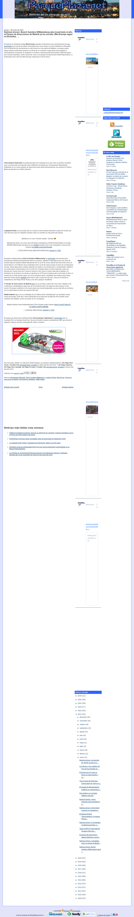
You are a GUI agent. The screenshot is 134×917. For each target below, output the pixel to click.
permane (49, 367)
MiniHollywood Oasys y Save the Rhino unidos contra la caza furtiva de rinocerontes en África (116, 223)
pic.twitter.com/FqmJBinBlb (38, 307)
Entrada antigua (67, 387)
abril (81, 746)
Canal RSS (118, 126)
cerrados (34, 365)
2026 (80, 696)
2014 (80, 880)
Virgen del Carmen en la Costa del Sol (115, 258)
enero (82, 757)
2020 (80, 858)
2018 (80, 865)
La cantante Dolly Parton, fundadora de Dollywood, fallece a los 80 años (35, 443)
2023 (80, 707)
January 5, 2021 (55, 250)
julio (81, 735)
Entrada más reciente (11, 387)
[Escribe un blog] (27, 373)
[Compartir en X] (30, 373)
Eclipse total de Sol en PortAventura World (114, 234)
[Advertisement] (67, 22)
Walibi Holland (40, 379)
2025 (80, 700)
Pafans (109, 232)
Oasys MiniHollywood (114, 218)
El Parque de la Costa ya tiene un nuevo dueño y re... (88, 775)
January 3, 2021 (49, 310)
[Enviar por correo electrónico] (25, 373)
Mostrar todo (125, 281)
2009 (80, 898)
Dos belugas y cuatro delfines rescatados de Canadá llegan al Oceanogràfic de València (116, 210)
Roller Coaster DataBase (115, 184)
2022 (80, 711)
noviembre (84, 721)
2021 (80, 714)
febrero (82, 754)
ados (62, 367)
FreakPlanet (110, 241)
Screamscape (111, 196)
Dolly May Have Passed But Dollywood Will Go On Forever (117, 199)
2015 (80, 876)
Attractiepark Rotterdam (17, 377)
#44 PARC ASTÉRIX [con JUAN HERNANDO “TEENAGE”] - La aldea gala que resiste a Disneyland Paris (117, 272)
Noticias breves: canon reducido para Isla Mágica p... (89, 802)
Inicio (41, 387)
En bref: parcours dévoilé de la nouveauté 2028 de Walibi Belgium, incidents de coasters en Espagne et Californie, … (117, 175)
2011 (80, 891)
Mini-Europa (60, 377)
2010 (80, 895)
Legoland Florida (50, 377)
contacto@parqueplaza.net (113, 113)
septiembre (84, 728)
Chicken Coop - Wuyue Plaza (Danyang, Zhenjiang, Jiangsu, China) (116, 188)
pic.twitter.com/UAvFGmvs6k (42, 247)
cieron (55, 367)
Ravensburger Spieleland (27, 379)
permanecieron (25, 365)
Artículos (67, 911)
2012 (80, 887)
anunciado (8, 46)
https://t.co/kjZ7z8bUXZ (62, 305)
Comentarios (76, 911)
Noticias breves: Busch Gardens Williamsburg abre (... (90, 849)
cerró (33, 284)
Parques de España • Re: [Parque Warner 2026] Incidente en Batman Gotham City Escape (116, 161)
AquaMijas (110, 255)
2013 (80, 884)
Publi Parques (111, 206)
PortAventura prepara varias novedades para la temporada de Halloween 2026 (37, 439)
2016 (80, 873)
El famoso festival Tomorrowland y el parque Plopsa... (89, 816)
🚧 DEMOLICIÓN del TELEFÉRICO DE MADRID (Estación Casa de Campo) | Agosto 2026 (116, 246)
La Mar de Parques (113, 156)
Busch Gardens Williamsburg (35, 377)
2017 (80, 869)
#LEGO (36, 245)
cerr (59, 367)
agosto (82, 732)
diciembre (83, 717)
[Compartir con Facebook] (32, 373)
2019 (80, 862)
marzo (82, 750)
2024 (80, 703)
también (24, 277)
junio (82, 739)
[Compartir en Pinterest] (35, 373)
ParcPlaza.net (111, 170)
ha (69, 44)
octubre (82, 724)
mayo (82, 743)
